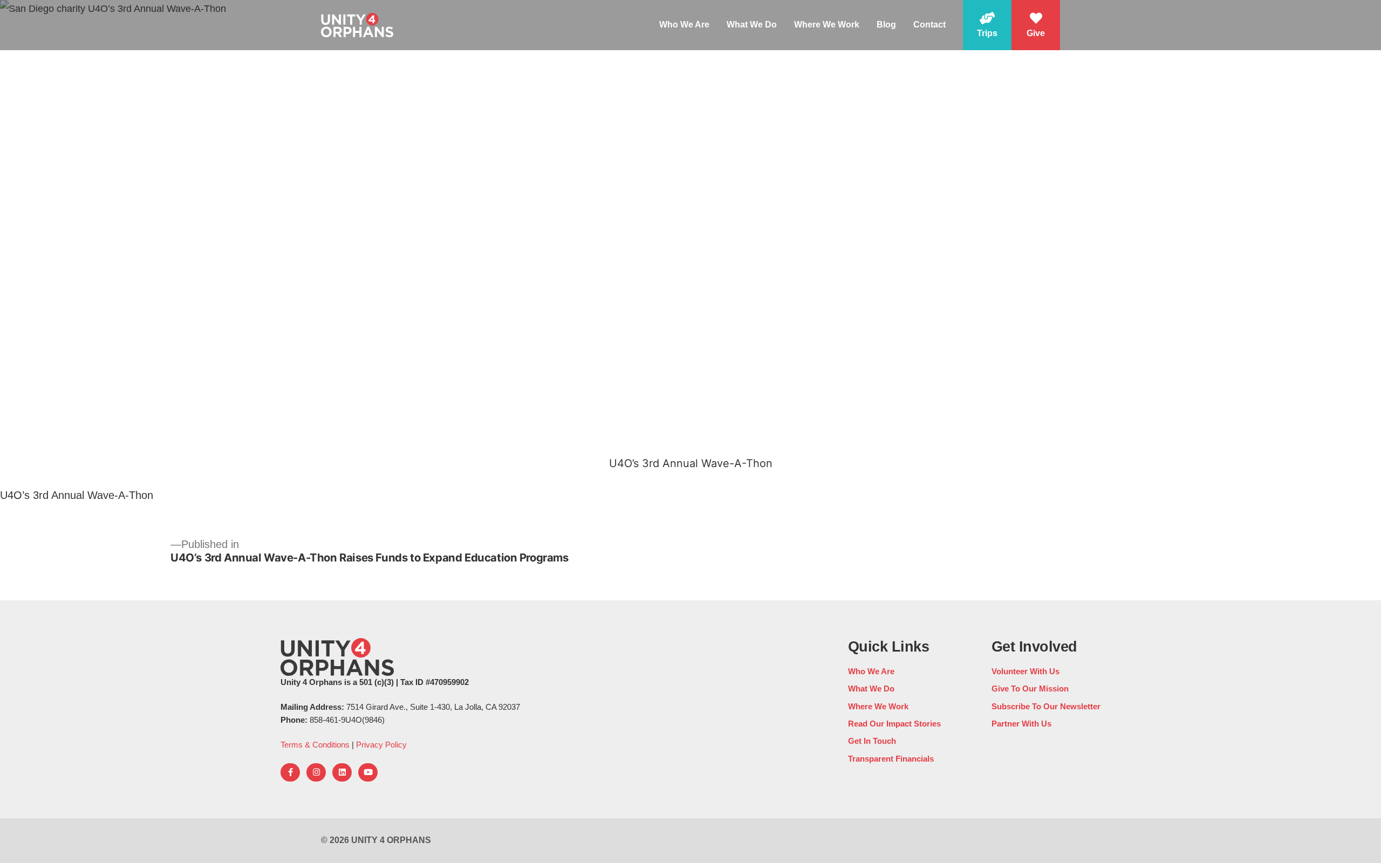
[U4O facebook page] (290, 772)
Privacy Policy (381, 744)
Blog (886, 24)
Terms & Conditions (315, 744)
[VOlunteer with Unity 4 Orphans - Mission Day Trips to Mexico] (987, 25)
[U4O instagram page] (316, 772)
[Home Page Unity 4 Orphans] (357, 25)
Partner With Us (1021, 723)
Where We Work (826, 24)
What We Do (752, 24)
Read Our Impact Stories (894, 723)
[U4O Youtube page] (368, 772)
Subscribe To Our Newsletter (1046, 706)
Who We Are (684, 24)
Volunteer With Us (1025, 671)
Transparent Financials (891, 758)
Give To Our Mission (1030, 688)
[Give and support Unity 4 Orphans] (1035, 25)
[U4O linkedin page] (342, 772)
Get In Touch (872, 740)
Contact (929, 24)
